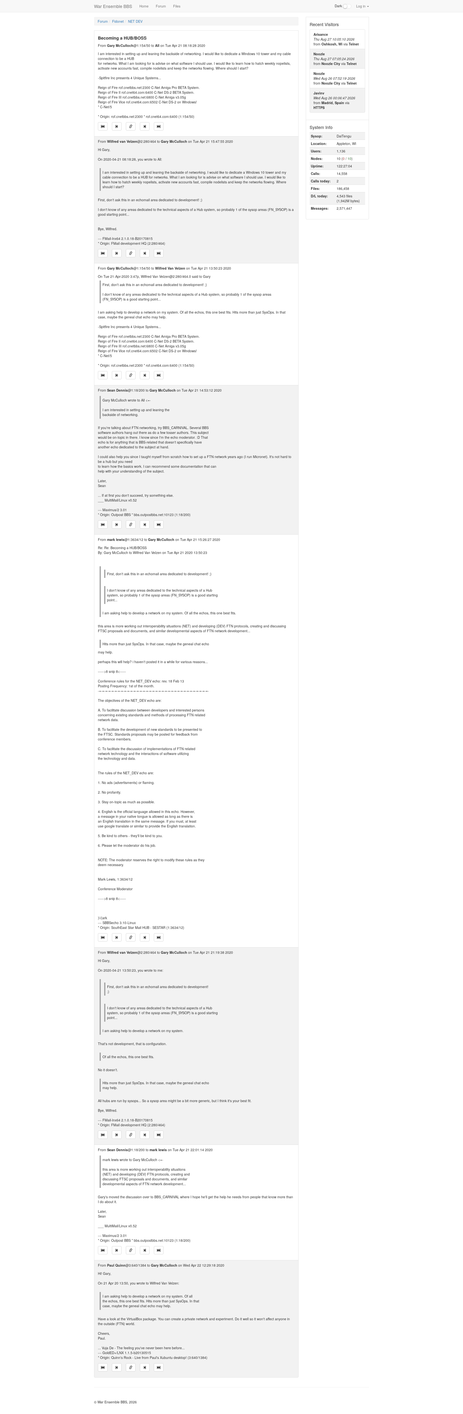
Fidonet (118, 21)
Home (144, 6)
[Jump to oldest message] (103, 126)
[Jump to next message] (145, 126)
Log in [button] (361, 6)
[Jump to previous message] (117, 126)
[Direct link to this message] (131, 126)
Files (176, 6)
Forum (161, 6)
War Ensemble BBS (113, 6)
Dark (339, 5)
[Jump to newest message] (158, 126)
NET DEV (135, 21)
